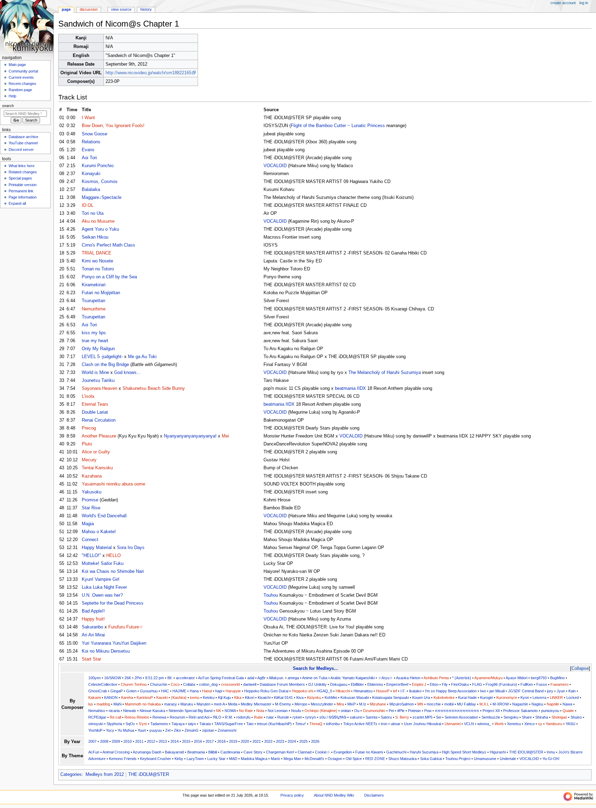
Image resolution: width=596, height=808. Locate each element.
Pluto (87, 444)
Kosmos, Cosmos (100, 181)
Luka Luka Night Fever (104, 587)
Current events (21, 77)
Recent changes (22, 83)
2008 (104, 741)
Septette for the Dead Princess (112, 603)
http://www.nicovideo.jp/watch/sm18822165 (148, 72)
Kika (237, 697)
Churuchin (158, 684)
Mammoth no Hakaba (143, 704)
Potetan (414, 711)
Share (527, 717)
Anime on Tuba (314, 678)
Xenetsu (514, 724)
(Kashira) (179, 697)
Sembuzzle (490, 717)
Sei (438, 717)
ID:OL (87, 205)
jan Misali (497, 691)
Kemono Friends (123, 759)
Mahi (117, 704)
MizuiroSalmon (401, 704)
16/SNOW (112, 678)
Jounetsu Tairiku (98, 380)
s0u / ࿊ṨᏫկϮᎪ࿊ (332, 717)
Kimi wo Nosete (97, 261)
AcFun (93, 752)
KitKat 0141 (283, 697)
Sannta (371, 717)
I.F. (403, 691)
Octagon (335, 759)
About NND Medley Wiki (334, 795)
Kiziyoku (314, 697)
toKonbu (333, 724)
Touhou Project (457, 759)
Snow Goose (94, 134)
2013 (163, 741)
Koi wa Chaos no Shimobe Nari (113, 571)
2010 (127, 741)
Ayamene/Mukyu (488, 678)
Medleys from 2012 (105, 774)
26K (128, 678)
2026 (315, 741)
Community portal (23, 71)
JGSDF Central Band (526, 691)
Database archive (23, 137)
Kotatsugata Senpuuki (390, 697)
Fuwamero (559, 684)
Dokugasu (338, 684)
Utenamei (452, 724)
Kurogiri (486, 697)
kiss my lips (94, 332)
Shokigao (559, 717)
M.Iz (362, 704)
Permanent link (21, 191)
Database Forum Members (282, 684)
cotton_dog (208, 684)
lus (90, 704)
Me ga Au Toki (142, 356)
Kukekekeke (444, 697)
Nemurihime (94, 309)
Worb (499, 724)
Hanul (207, 691)
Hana (194, 691)
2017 (210, 741)
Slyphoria (114, 724)
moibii (449, 704)
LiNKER (556, 697)
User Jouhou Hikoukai (422, 724)
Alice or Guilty (96, 452)
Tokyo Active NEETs (360, 724)
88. (169, 678)
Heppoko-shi (302, 691)
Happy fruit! (93, 619)
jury (550, 691)
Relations (91, 142)
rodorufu (243, 717)
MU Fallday (466, 704)
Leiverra (539, 697)
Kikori (249, 697)
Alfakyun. (276, 678)
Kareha (127, 697)
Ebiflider (357, 684)
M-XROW (501, 704)
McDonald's (314, 759)
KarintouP (145, 697)
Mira (340, 704)
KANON (111, 697)
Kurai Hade (467, 697)
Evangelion (343, 752)
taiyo (192, 724)
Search (8, 106)
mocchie (434, 704)
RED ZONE (375, 759)
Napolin (553, 704)
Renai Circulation (99, 420)
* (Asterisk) (461, 678)
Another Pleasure (99, 436)
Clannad (304, 752)
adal (250, 678)
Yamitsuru (554, 724)
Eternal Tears (95, 404)
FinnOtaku (460, 684)
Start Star (91, 659)
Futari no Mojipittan (101, 292)
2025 (303, 741)
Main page (17, 64)
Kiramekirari (94, 284)
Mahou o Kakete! (99, 531)
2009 (116, 741)
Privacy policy (292, 795)
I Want (88, 117)
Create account (563, 3)
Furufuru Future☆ (125, 627)
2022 (268, 741)
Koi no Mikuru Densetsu (106, 651)
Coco (175, 684)
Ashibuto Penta (436, 678)
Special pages (20, 178)
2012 (151, 741)
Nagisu (537, 704)
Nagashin (520, 704)
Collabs (189, 684)
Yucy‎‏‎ (110, 730)
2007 (92, 741)
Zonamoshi (227, 730)
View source (121, 9)
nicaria (114, 711)
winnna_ (484, 724)
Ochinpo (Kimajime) (321, 711)
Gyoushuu (149, 691)
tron (384, 724)
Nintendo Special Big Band (190, 711)
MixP (351, 704)
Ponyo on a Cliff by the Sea (109, 277)
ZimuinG (192, 730)
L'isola (88, 396)
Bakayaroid (174, 752)
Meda (232, 704)
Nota (260, 711)
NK (218, 711)
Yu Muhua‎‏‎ (126, 730)
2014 (174, 741)
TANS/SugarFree (228, 724)
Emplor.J (419, 684)
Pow (427, 711)
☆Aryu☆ (385, 678)
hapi (218, 691)
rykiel (296, 717)
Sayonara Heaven (99, 388)
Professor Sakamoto (520, 711)
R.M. (229, 717)
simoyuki (95, 724)
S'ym (143, 724)
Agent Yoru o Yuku (100, 229)
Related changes (23, 172)
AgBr (261, 678)
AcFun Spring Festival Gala (221, 678)
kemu (194, 697)
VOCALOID (275, 165)
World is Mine (95, 372)
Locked (572, 697)
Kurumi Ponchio (97, 165)
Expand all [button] (17, 203)
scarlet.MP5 (423, 717)
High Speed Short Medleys (464, 752)
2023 (280, 741)
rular (270, 717)
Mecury (89, 460)
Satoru (386, 717)
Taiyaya (178, 724)
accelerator (185, 678)
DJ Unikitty (317, 684)
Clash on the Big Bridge (105, 364)
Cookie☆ (322, 752)
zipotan (208, 730)
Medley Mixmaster (256, 704)
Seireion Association (461, 717)
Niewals (129, 711)
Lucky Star (216, 759)
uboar (395, 724)
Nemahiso (96, 711)
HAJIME (179, 691)
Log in (583, 3)
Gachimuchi (396, 752)
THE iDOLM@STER (526, 752)
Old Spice (354, 759)
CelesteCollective (102, 684)
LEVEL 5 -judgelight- (102, 356)
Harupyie (233, 691)
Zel (167, 730)
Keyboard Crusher (155, 759)
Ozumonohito (374, 711)
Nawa (567, 704)
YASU (570, 724)
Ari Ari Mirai (93, 635)
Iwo (483, 691)
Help (12, 96)
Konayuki (91, 173)
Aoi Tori (89, 157)
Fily (445, 684)
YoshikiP (95, 730)
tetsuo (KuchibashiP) (274, 724)
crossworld (230, 684)
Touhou (271, 595)
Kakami (94, 697)
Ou (356, 711)
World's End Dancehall (104, 515)
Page (66, 9)
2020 (245, 741)
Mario (275, 759)
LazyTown (195, 759)
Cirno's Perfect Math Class (108, 245)
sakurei (356, 717)
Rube (258, 717)
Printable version (23, 185)
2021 (256, 741)
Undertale (508, 759)
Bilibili (212, 752)
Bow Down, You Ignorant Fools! (113, 125)
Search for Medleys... (315, 668)
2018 (221, 741)
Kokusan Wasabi (354, 697)
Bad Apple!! (93, 611)
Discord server (21, 149)
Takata (205, 724)
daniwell (249, 684)
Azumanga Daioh (147, 752)
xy (540, 724)
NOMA (230, 711)
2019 (233, 741)
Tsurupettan (93, 300)
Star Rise (91, 508)
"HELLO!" (91, 555)
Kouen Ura (421, 697)
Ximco (529, 724)
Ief (395, 691)
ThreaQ (315, 724)
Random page (20, 90)
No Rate (246, 711)
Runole (283, 717)
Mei (225, 436)
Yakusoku (91, 492)
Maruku (186, 704)
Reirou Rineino (137, 717)
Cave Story (253, 752)
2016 (198, 741)
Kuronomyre (506, 697)
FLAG (477, 684)
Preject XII (491, 711)
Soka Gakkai (431, 759)
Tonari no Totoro (98, 269)
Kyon (524, 697)
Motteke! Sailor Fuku (102, 563)
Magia (88, 523)
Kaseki (162, 697)
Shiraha (541, 717)
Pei (391, 711)
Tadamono (159, 724)
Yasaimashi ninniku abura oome (113, 484)
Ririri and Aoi (199, 717)
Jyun (561, 691)
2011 (139, 741)
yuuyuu (155, 730)
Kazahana (92, 476)
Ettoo (434, 684)
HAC (165, 691)
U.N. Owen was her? (102, 595)
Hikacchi (343, 691)
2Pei (138, 678)
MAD (233, 759)
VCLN (469, 724)
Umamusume (485, 759)
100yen (94, 678)
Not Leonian (278, 711)
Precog (89, 428)
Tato (250, 724)
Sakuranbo (92, 627)
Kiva (300, 697)
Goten (131, 691)
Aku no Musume (98, 221)
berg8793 (539, 678)
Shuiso (576, 717)
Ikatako (415, 691)
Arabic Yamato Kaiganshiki (352, 678)
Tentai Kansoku (97, 467)
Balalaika (91, 189)
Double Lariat (95, 412)
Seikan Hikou (95, 237)
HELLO (113, 555)
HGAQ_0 (324, 691)
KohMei (331, 697)
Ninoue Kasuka (152, 711)
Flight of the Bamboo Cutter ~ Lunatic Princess (338, 125)
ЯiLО (217, 717)
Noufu (296, 711)
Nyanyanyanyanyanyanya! (190, 436)
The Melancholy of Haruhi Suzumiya (384, 372)
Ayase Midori (516, 678)
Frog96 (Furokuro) (501, 684)
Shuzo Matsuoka (402, 759)
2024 (292, 741)
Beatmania (196, 752)
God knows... (127, 372)
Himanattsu (363, 691)
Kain (572, 691)
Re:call (115, 717)
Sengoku (511, 717)
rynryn (310, 717)
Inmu (551, 752)
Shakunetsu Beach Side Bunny (153, 388)
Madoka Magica (254, 759)
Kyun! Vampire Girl (100, 579)
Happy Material (97, 547)
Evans (88, 149)
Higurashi (498, 752)
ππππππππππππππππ (457, 711)
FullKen (526, 684)
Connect (90, 539)
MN (420, 704)
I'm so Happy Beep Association (451, 691)
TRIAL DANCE (96, 253)
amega (293, 678)
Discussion (89, 9)
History (146, 9)
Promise (90, 500)
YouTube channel (23, 143)
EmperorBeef (397, 684)
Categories (71, 774)
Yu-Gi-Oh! (551, 759)
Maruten (203, 704)
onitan (346, 711)
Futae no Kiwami (369, 752)
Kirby (179, 759)
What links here (21, 166)
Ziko (177, 730)
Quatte (568, 711)
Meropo (301, 704)
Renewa (159, 717)
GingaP (116, 691)
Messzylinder (322, 704)
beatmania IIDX (350, 388)
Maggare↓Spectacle (101, 197)
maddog (103, 704)
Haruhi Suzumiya (424, 752)
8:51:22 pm (154, 678)
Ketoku (209, 697)
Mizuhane (378, 704)
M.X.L (484, 704)
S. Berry (402, 717)
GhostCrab (97, 691)
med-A (219, 704)
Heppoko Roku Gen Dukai (266, 691)
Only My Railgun (98, 348)
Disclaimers (374, 795)
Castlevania (230, 752)
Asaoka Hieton (408, 678)
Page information (23, 197)
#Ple (401, 711)
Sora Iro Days (131, 547)
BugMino (557, 678)
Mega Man (292, 759)
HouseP (382, 691)
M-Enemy (283, 704)
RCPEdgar (97, 717)
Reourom (177, 717)
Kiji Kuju (224, 697)
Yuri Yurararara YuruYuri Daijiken (114, 643)
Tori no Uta (92, 213)
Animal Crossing (116, 752)
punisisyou (550, 711)
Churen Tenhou (134, 684)
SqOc (130, 724)
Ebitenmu (375, 684)
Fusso (541, 684)
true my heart (95, 340)
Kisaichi (264, 697)
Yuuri (142, 730)
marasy (170, 704)
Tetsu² (300, 724)
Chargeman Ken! (280, 752)
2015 (186, 741)
